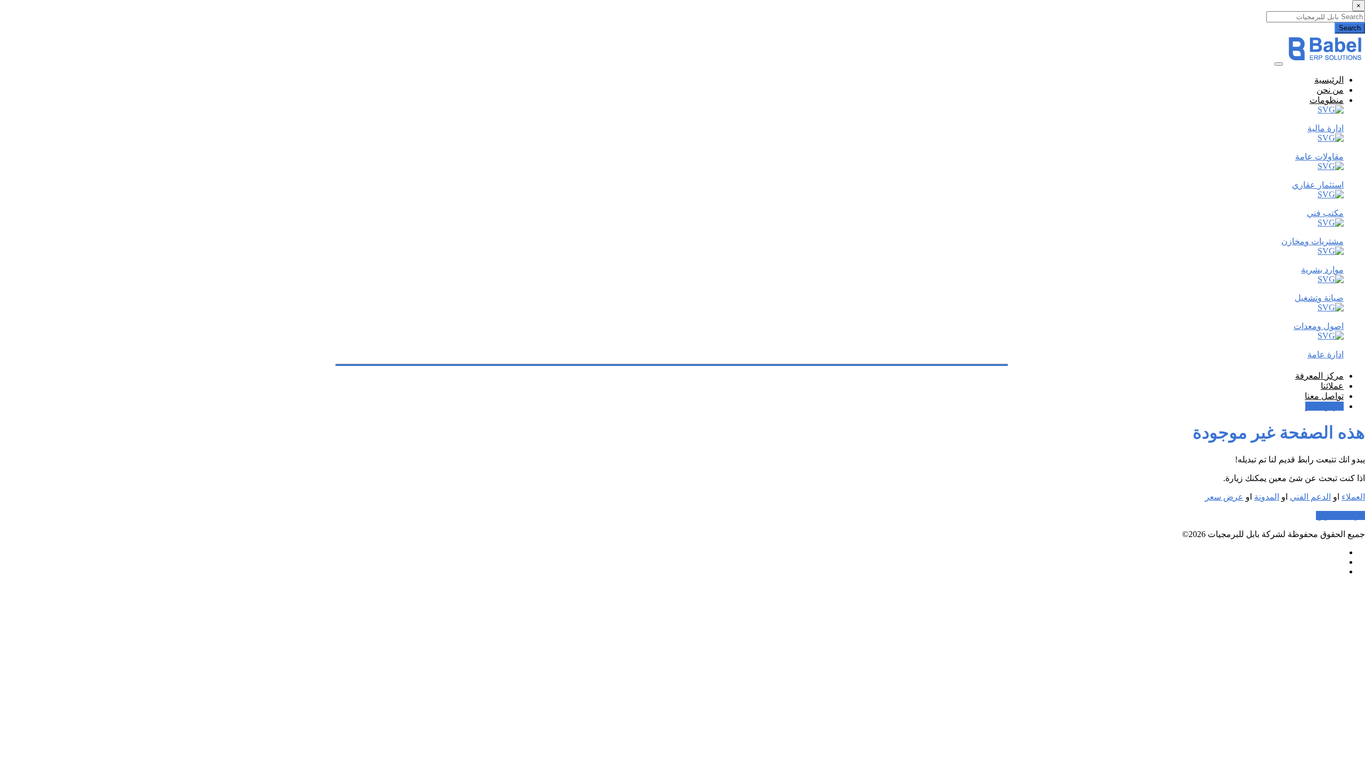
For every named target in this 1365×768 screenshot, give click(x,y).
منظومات (1327, 100)
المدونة (1266, 496)
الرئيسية (1329, 79)
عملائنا (1332, 385)
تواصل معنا (1324, 396)
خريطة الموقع (1340, 515)
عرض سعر (1324, 406)
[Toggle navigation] (1278, 64)
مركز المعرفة (1319, 375)
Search (1350, 28)
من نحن (1330, 89)
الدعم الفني (1310, 496)
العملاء (1353, 496)
